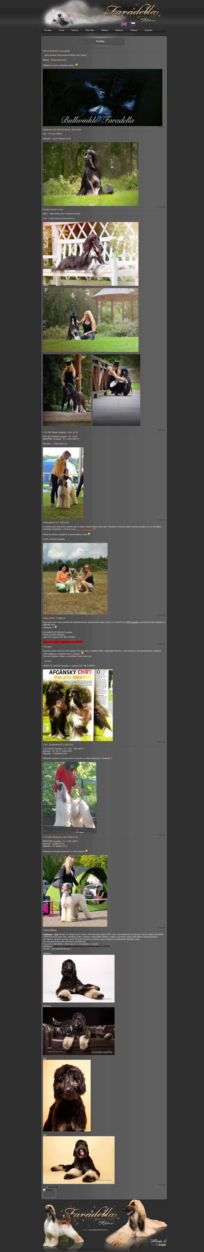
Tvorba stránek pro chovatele (92, 1249)
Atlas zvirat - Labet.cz (54, 618)
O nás (61, 30)
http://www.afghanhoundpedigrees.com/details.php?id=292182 (82, 946)
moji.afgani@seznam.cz (98, 1230)
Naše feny (89, 30)
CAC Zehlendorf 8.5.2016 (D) (58, 744)
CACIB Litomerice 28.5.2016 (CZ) (60, 837)
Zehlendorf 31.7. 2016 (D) (56, 522)
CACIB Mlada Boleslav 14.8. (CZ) (60, 432)
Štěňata (104, 30)
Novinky (48, 30)
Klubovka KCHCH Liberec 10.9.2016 (62, 129)
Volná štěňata (50, 930)
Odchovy (119, 30)
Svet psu (47, 646)
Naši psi (74, 30)
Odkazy (134, 30)
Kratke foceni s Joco (53, 209)
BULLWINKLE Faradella (56, 51)
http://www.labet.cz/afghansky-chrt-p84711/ (62, 642)
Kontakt (148, 30)
